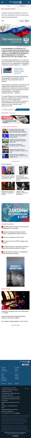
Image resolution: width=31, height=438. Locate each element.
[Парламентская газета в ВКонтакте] (24, 364)
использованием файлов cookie (15, 433)
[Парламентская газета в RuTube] (30, 364)
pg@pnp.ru (17, 413)
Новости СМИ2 (15, 161)
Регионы (16, 377)
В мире (16, 369)
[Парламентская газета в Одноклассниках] (28, 364)
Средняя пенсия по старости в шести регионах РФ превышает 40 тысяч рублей (15, 227)
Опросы (16, 373)
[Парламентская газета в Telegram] (26, 364)
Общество (4, 369)
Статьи (8, 6)
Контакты (4, 383)
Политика (4, 367)
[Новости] (21, 21)
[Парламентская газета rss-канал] (23, 364)
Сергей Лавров (12, 112)
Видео (3, 373)
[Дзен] (26, 21)
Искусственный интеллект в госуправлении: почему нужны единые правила (15, 252)
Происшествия (5, 370)
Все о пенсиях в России (8, 9)
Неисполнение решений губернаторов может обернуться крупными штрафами (13, 317)
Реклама (10, 383)
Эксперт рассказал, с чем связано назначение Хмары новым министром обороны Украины (15, 247)
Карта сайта (26, 388)
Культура (16, 370)
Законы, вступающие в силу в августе (14, 237)
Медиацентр (4, 378)
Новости (22, 6)
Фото (3, 375)
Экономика (17, 367)
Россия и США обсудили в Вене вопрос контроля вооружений (19, 71)
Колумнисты (4, 380)
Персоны (17, 375)
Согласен (15, 436)
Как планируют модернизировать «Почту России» (15, 321)
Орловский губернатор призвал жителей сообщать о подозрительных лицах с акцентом (14, 232)
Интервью (17, 378)
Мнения (3, 377)
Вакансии (17, 383)
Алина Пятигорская (7, 24)
